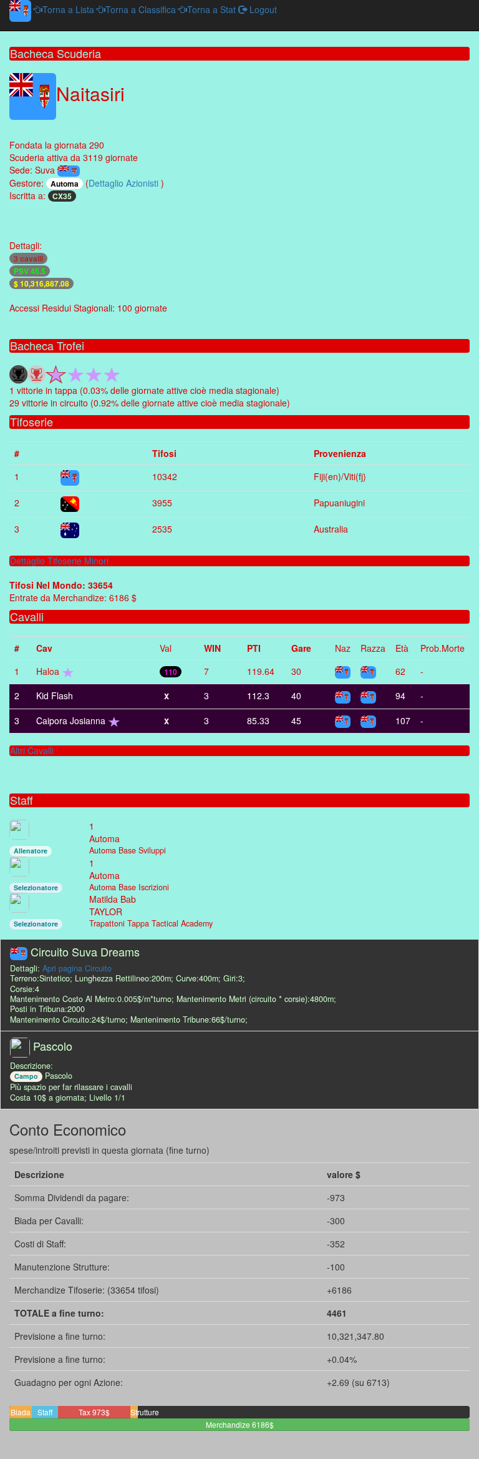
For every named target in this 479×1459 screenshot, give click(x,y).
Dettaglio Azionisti (125, 183)
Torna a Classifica (140, 9)
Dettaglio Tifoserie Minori (59, 560)
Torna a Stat (211, 9)
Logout (262, 9)
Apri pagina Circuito (77, 968)
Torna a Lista (68, 9)
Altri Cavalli (32, 750)
